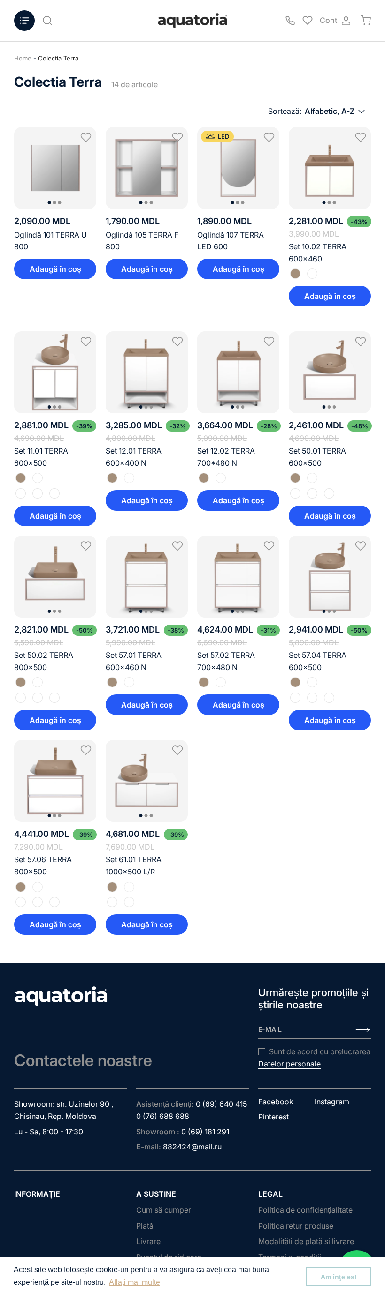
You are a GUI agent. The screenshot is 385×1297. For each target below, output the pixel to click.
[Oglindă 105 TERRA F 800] (147, 168)
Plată (145, 1225)
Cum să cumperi (164, 1210)
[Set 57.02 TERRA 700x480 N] (238, 577)
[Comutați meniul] (24, 20)
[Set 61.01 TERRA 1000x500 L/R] (147, 781)
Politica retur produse (295, 1225)
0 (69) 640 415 (221, 1104)
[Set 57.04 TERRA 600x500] (330, 577)
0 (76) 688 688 (162, 1116)
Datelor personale (289, 1063)
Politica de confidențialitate (305, 1210)
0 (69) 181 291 (205, 1131)
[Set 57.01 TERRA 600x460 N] (147, 577)
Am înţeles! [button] (339, 1277)
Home (22, 58)
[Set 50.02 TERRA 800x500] (55, 577)
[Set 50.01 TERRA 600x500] (330, 372)
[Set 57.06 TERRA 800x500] (55, 781)
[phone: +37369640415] (290, 20)
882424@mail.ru (192, 1146)
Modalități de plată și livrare (306, 1241)
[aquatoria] (192, 20)
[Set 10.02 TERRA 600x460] (330, 168)
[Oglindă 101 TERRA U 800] (55, 168)
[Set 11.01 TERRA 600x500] (55, 372)
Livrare (148, 1241)
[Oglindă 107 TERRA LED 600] (238, 168)
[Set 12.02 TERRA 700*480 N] (238, 372)
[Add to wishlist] (86, 137)
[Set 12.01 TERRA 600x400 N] (147, 372)
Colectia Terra (58, 58)
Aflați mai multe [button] (134, 1282)
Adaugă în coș (55, 269)
